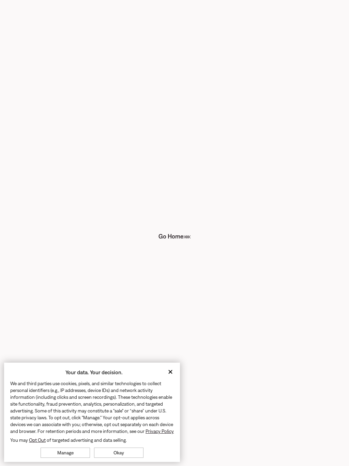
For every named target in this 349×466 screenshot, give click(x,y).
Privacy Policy (160, 431)
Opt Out (37, 440)
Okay (118, 452)
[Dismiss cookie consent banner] (170, 372)
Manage (65, 452)
